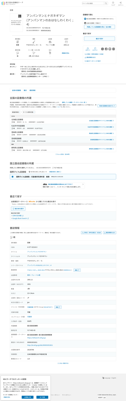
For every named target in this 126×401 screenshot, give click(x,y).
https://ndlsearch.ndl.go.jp (36, 338)
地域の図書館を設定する (106, 106)
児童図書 (30, 307)
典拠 (76, 270)
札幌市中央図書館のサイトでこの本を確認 (100, 127)
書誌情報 (32, 90)
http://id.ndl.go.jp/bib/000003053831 (40, 345)
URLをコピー (95, 50)
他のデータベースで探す (94, 61)
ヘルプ (113, 5)
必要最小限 (27, 397)
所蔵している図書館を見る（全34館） (99, 27)
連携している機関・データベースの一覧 (73, 102)
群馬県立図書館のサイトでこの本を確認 (100, 149)
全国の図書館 (16, 90)
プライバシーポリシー (53, 395)
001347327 (47, 307)
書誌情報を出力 (91, 57)
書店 (25, 90)
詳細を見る (65, 53)
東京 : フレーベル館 (33, 275)
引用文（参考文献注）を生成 (95, 54)
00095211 (67, 270)
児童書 (29, 316)
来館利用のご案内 (54, 172)
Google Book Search (20, 218)
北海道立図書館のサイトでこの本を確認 (100, 121)
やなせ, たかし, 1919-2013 (36, 270)
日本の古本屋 (17, 215)
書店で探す (99, 38)
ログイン (120, 5)
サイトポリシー (66, 395)
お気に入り (88, 50)
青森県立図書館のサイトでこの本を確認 (100, 133)
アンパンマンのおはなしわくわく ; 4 (39, 265)
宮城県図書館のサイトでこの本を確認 (101, 140)
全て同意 (42, 397)
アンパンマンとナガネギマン (36, 251)
